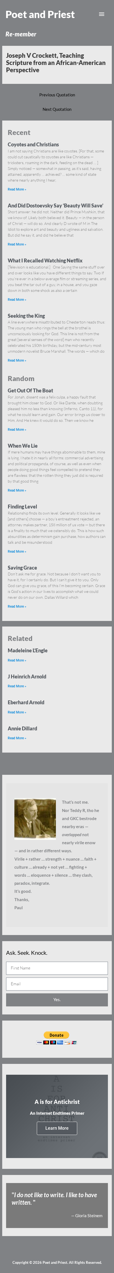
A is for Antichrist (57, 1101)
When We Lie (23, 446)
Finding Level (22, 506)
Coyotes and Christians (33, 144)
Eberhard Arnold (26, 702)
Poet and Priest (40, 14)
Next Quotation (57, 109)
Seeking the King (26, 316)
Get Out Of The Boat (30, 390)
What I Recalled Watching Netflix (45, 260)
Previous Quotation (57, 94)
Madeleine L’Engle (28, 650)
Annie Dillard (22, 728)
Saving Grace (22, 568)
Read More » (17, 189)
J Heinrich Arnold (27, 676)
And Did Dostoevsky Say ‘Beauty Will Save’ (55, 205)
